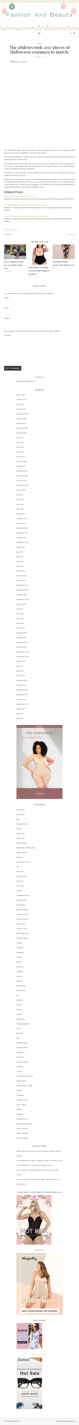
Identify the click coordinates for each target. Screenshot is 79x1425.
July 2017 (19, 714)
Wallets (19, 1109)
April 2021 (20, 566)
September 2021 (22, 542)
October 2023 (21, 433)
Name (7, 298)
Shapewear (20, 1019)
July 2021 (19, 552)
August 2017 (21, 709)
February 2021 (21, 576)
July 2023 (19, 438)
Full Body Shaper (22, 938)
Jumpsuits (19, 967)
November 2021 (22, 533)
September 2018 (22, 656)
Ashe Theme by (9, 1421)
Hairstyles (20, 952)
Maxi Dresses (21, 986)
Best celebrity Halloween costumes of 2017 (19, 196)
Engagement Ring (22, 895)
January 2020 (21, 637)
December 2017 (22, 690)
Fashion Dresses (22, 919)
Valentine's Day (21, 1100)
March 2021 (20, 571)
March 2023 (20, 457)
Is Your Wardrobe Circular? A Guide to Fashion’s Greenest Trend (39, 1160)
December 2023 (22, 428)
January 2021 (21, 580)
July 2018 (19, 666)
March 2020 (20, 628)
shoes (18, 1028)
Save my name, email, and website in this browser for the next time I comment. (32, 331)
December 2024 (22, 414)
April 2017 (20, 718)
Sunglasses (20, 1052)
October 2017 (21, 699)
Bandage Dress (21, 824)
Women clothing (22, 1138)
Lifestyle (19, 971)
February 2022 (21, 518)
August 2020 (21, 604)
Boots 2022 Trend (23, 862)
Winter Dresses (22, 1128)
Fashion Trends (21, 929)
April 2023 (20, 452)
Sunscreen (20, 1057)
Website (7, 318)
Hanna (8, 234)
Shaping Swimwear (23, 1024)
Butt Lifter (20, 871)
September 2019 (22, 652)
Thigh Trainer (21, 1081)
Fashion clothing (22, 909)
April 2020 (20, 623)
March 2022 (20, 514)
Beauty (18, 829)
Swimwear (20, 1067)
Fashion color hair (22, 914)
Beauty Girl (20, 833)
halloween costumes (11, 230)
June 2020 (20, 614)
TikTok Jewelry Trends (24, 1086)
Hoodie (19, 957)
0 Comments (70, 234)
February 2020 (21, 633)
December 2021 (22, 528)
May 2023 (20, 447)
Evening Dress (21, 900)
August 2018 (21, 661)
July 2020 (19, 609)
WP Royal (17, 1421)
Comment (7, 335)
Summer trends (21, 1047)
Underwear (20, 1095)
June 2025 (20, 404)
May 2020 (20, 618)
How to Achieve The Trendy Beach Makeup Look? (34, 1165)
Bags (18, 819)
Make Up (19, 981)
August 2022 (21, 490)
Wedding (19, 1114)
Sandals (19, 1014)
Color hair (19, 881)
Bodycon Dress (21, 852)
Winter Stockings (22, 1133)
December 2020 (22, 585)
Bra (17, 867)
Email (6, 308)
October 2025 (21, 399)
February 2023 (21, 461)
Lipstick (19, 976)
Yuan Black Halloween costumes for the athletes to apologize (26, 216)
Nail (17, 995)
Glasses (19, 943)
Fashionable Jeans (22, 933)
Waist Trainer (21, 1105)
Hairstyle (19, 948)
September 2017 (22, 704)
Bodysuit (19, 857)
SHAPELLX (39, 1250)
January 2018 (21, 685)
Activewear (20, 814)
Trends (39, 43)
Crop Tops (20, 886)
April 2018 (20, 671)
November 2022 (22, 476)
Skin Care (19, 1033)
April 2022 (20, 509)
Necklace (19, 1000)
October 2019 (21, 647)
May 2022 (20, 504)
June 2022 (20, 499)
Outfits (18, 1005)
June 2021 (20, 557)
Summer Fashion (22, 1043)
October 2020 (21, 595)
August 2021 (21, 547)
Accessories (20, 810)
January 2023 (21, 466)
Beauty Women (21, 843)
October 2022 (21, 480)
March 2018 (20, 675)
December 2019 (22, 642)
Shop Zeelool (39, 1355)
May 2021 (20, 561)
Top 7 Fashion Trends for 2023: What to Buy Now (13, 265)
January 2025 (21, 409)
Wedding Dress (21, 1119)
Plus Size (19, 1009)
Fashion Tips (20, 924)
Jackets (18, 962)
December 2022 (22, 471)
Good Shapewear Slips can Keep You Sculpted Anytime (38, 270)
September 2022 (22, 485)
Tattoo (18, 1071)
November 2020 (22, 590)
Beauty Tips (20, 838)
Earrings (19, 890)
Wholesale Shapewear (24, 1124)
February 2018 (21, 680)
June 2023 (20, 442)
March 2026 (20, 395)
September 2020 (22, 599)
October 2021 (21, 537)
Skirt (18, 1038)
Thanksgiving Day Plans (24, 1076)
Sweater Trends (22, 1062)
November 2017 (22, 695)
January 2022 (21, 523)
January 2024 (21, 423)
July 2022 (19, 495)
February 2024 (21, 419)
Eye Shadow (20, 905)
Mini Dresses (21, 990)
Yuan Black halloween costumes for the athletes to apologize (25, 205)
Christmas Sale (21, 876)
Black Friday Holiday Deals (25, 848)
